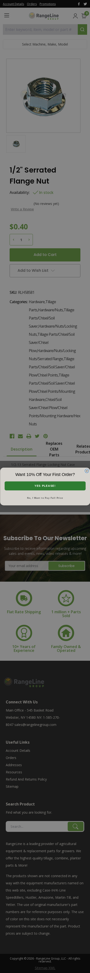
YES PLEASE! (44, 485)
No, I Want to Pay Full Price (45, 498)
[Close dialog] (87, 471)
